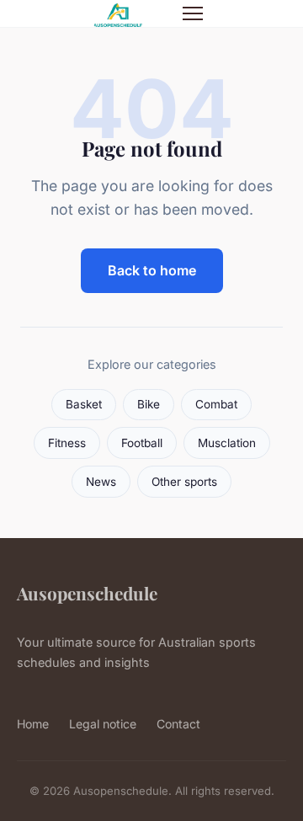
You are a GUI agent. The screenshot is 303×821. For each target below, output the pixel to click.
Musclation (227, 443)
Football (141, 443)
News (101, 481)
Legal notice (102, 724)
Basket (84, 404)
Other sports (184, 481)
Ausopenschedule (87, 593)
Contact (178, 724)
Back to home (152, 270)
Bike (148, 404)
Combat (216, 404)
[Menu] (193, 13)
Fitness (67, 443)
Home (33, 724)
